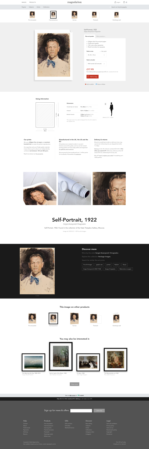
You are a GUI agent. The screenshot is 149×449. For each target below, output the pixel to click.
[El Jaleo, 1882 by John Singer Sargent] (88, 362)
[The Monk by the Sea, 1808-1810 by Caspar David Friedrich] (33, 362)
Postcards (46, 432)
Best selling (89, 423)
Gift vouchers (68, 423)
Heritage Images (104, 257)
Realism (117, 264)
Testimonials (26, 428)
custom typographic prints (49, 444)
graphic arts (99, 264)
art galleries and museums (66, 149)
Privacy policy (110, 425)
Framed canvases (49, 430)
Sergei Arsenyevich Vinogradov (92, 31)
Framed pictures (48, 425)
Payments (26, 430)
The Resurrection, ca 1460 (111, 373)
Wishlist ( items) (69, 428)
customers (78, 154)
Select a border (91, 60)
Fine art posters (48, 423)
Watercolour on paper (125, 269)
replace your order (108, 155)
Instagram (88, 434)
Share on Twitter (101, 84)
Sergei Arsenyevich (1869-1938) (92, 269)
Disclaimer (109, 434)
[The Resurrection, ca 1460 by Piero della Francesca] (115, 359)
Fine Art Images (87, 264)
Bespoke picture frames (36, 444)
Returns (25, 434)
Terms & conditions (111, 423)
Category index (90, 432)
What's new (47, 436)
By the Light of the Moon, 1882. (58, 373)
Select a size (97, 51)
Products (32, 2)
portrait (109, 264)
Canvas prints (47, 428)
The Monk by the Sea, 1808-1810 (31, 373)
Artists (38, 7)
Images (24, 2)
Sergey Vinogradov (110, 269)
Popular (24, 7)
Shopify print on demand (119, 444)
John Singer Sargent (82, 374)
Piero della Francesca (109, 374)
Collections (46, 7)
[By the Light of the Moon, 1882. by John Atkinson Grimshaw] (61, 356)
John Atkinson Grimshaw (56, 374)
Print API (118, 442)
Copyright (109, 432)
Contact (25, 423)
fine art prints (39, 154)
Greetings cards (48, 434)
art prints (102, 47)
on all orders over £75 (74, 399)
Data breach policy (111, 430)
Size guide (104, 51)
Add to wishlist (90, 84)
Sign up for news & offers (56, 410)
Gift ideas (67, 425)
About (25, 425)
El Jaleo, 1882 (81, 373)
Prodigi (124, 442)
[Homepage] (74, 2)
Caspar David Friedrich (27, 374)
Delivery (96, 149)
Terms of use (109, 428)
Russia (124, 264)
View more (74, 384)
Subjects (31, 7)
